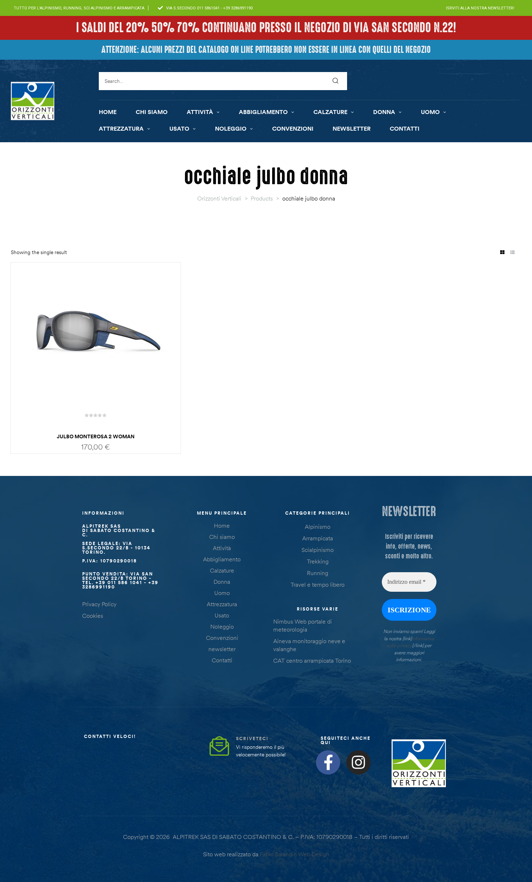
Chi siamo (222, 536)
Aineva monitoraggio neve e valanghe (309, 645)
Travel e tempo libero (318, 584)
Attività (222, 548)
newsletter (222, 649)
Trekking (318, 561)
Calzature (222, 570)
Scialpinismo (317, 549)
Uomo (222, 592)
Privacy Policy (99, 604)
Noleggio (222, 626)
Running (317, 573)
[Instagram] (358, 762)
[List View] (512, 253)
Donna (222, 581)
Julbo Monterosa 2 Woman (96, 436)
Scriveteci (252, 738)
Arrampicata (317, 538)
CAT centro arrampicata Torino (312, 660)
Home (222, 525)
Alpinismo (317, 526)
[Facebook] (328, 762)
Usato (222, 615)
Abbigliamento (222, 559)
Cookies (92, 615)
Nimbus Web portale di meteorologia (302, 625)
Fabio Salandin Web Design (294, 854)
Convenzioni (222, 637)
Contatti (222, 660)
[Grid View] (502, 253)
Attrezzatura (222, 604)
